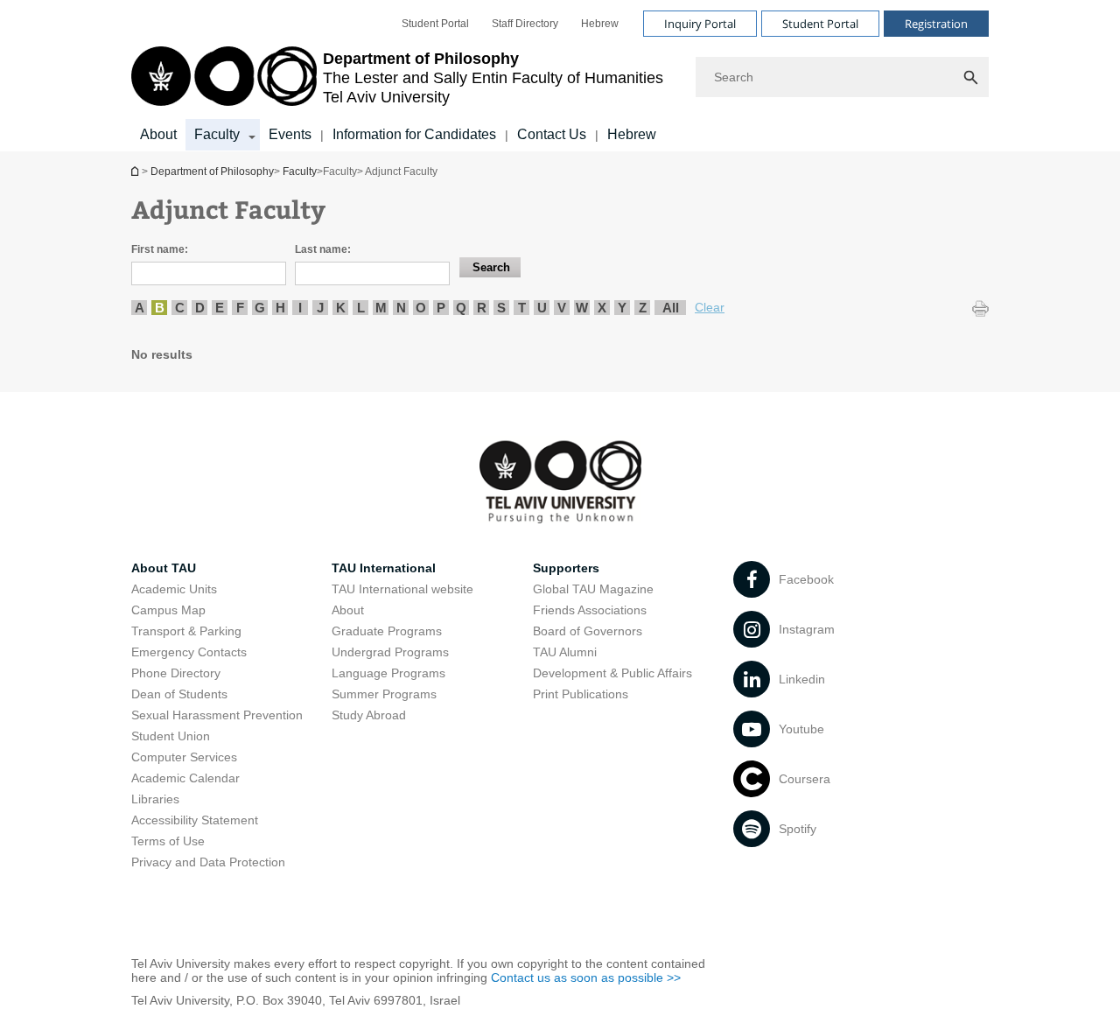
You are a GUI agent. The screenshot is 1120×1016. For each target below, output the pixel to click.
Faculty (217, 134)
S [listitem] (501, 307)
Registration (936, 24)
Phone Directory (175, 673)
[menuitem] (435, 23)
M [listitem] (381, 307)
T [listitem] (522, 307)
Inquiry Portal (700, 24)
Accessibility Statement (194, 820)
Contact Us (551, 134)
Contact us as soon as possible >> (586, 977)
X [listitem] (602, 307)
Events (290, 134)
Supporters (566, 568)
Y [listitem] (622, 307)
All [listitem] (670, 307)
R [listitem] (481, 307)
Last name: (323, 249)
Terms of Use (168, 841)
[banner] (560, 75)
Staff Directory (525, 24)
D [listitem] (200, 307)
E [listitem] (219, 307)
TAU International (384, 568)
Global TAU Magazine (593, 589)
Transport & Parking (186, 631)
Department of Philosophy (136, 171)
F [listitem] (240, 307)
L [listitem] (361, 307)
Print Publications (580, 694)
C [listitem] (180, 307)
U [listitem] (542, 307)
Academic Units (174, 589)
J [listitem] (320, 307)
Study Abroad (369, 715)
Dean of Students (179, 694)
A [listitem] (139, 307)
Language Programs (388, 673)
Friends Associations (590, 610)
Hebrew (600, 24)
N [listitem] (401, 307)
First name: (159, 249)
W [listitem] (582, 307)
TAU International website (402, 589)
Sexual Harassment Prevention (217, 715)
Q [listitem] (461, 307)
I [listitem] (300, 307)
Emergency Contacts (189, 652)
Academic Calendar (185, 778)
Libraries (155, 799)
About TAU (163, 568)
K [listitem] (341, 307)
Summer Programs (384, 694)
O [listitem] (421, 307)
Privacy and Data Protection (208, 862)
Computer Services (184, 757)
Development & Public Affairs (612, 673)
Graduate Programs (387, 631)
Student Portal (435, 24)
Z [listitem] (643, 307)
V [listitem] (561, 307)
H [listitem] (280, 307)
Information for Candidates (414, 134)
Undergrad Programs (390, 652)
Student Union (170, 736)
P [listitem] (441, 307)
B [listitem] (159, 307)
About (158, 134)
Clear (709, 307)
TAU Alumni (565, 652)
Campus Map (168, 610)
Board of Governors (587, 631)
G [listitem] (260, 307)
